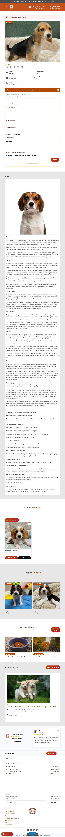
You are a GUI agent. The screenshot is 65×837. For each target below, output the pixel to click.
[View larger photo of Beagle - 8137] (29, 524)
